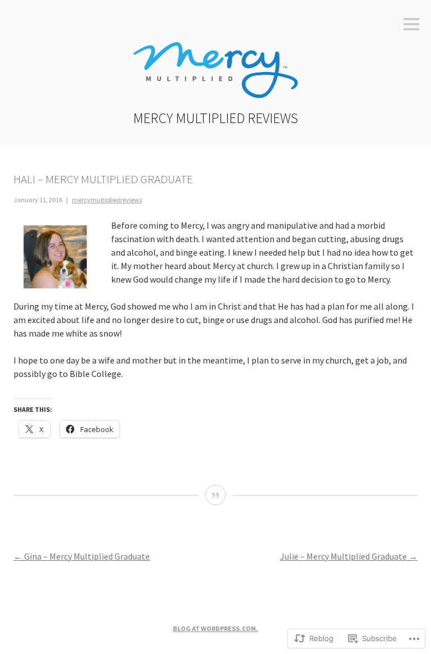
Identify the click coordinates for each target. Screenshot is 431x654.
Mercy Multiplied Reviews (215, 118)
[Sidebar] (411, 25)
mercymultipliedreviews (107, 200)
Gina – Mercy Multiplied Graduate (81, 556)
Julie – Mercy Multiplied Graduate (349, 556)
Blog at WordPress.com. (215, 628)
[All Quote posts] (215, 495)
